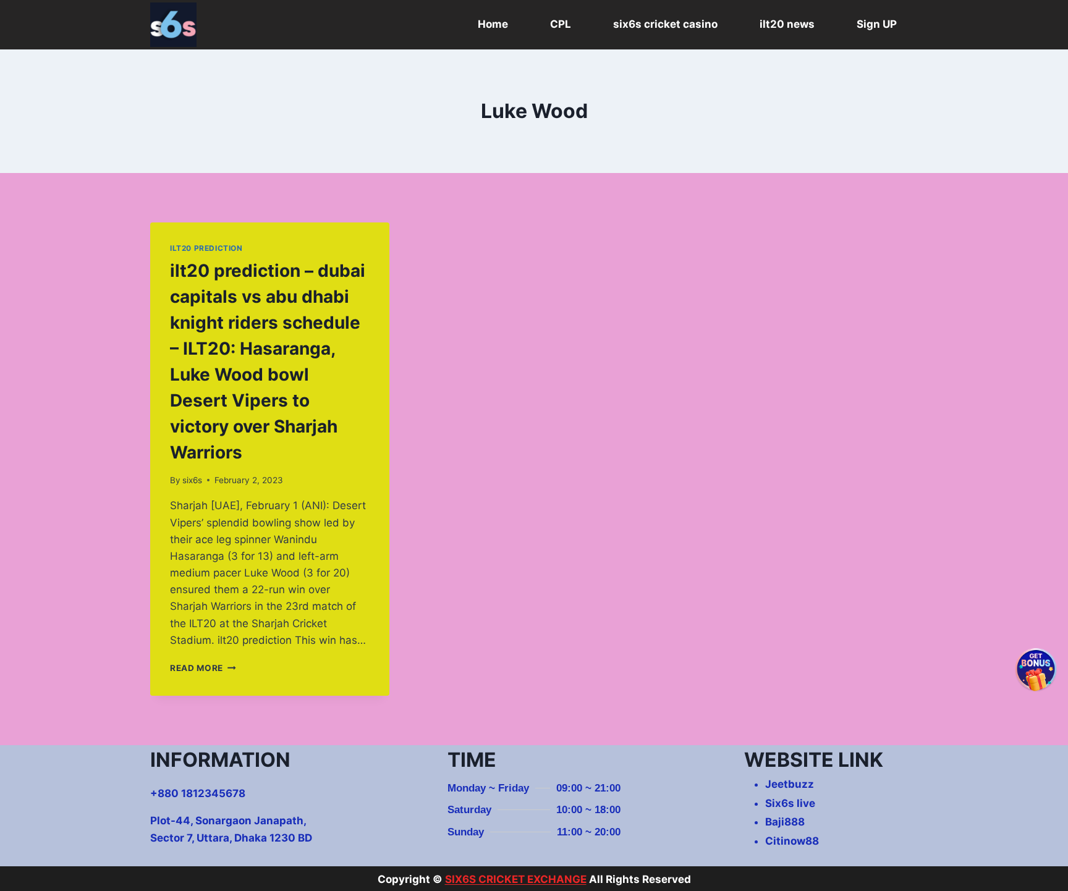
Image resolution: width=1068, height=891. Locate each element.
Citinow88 (792, 841)
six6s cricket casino (665, 24)
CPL (560, 24)
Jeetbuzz (789, 784)
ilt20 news (787, 24)
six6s (192, 480)
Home (493, 24)
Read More (203, 668)
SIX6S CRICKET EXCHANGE (516, 879)
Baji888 (785, 822)
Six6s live (790, 803)
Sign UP (877, 24)
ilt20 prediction (206, 248)
